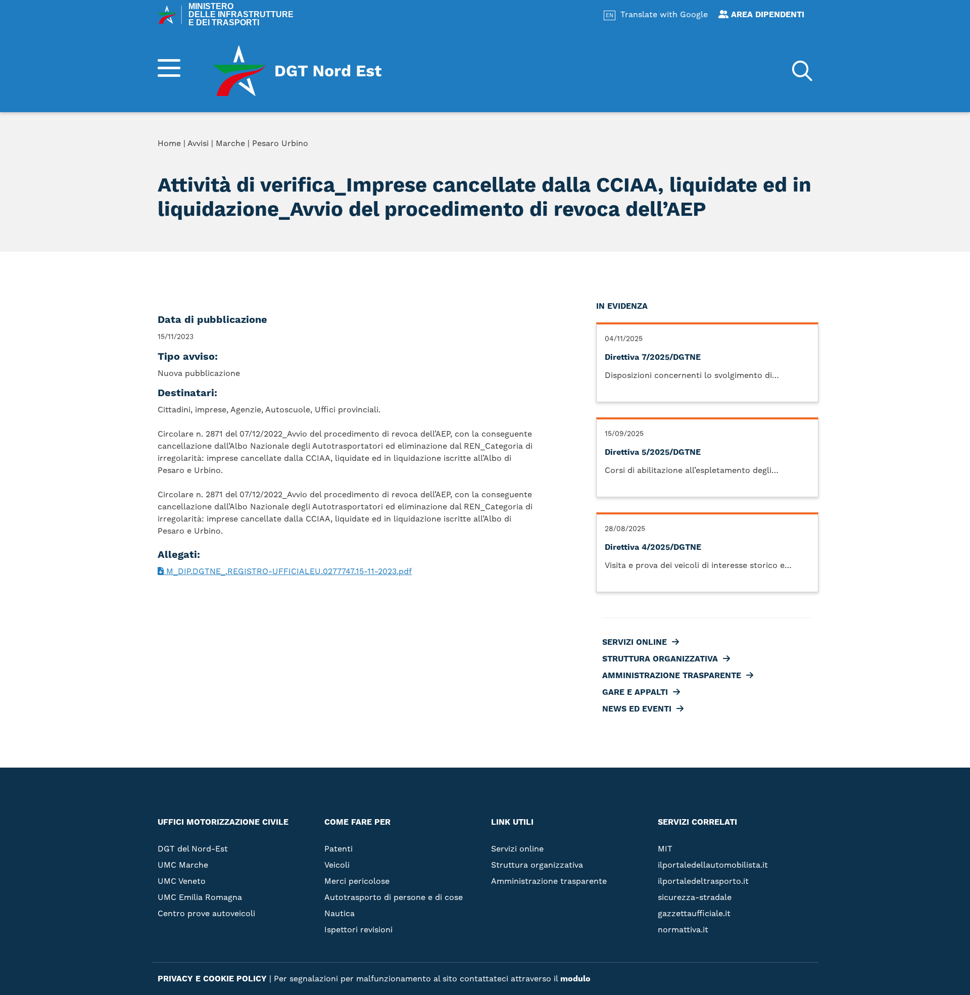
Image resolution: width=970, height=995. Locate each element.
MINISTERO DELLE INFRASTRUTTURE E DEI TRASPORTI (241, 15)
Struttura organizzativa (647, 162)
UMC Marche (183, 865)
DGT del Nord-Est (193, 849)
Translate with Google (664, 15)
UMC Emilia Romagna (200, 897)
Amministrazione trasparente (659, 178)
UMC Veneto (182, 881)
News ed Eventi (624, 210)
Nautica (339, 914)
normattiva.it (683, 930)
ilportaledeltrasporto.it (703, 881)
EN (609, 15)
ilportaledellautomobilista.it (713, 865)
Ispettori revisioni (358, 930)
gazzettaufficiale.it (694, 914)
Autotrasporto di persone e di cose (393, 897)
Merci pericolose (357, 881)
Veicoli (337, 865)
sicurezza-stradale (695, 897)
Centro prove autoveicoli (206, 914)
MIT (665, 849)
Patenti (338, 849)
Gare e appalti (622, 194)
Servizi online (622, 145)
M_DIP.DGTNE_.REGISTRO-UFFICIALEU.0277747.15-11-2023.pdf (288, 571)
